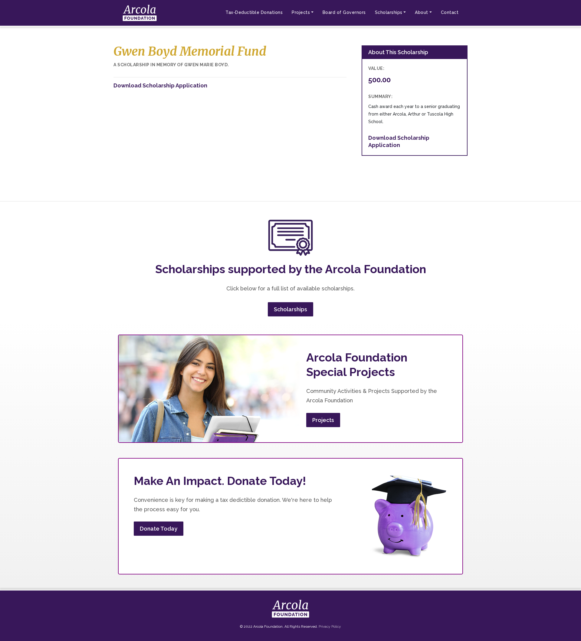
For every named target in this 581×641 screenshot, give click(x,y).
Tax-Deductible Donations (254, 12)
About (421, 12)
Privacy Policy (330, 626)
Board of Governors (344, 12)
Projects (301, 12)
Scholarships (388, 12)
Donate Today (158, 528)
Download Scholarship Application (160, 85)
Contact (450, 12)
